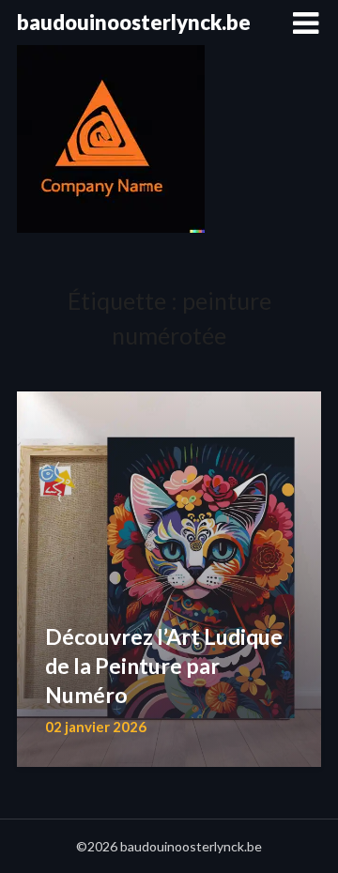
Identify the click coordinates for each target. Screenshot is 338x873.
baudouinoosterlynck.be (134, 22)
